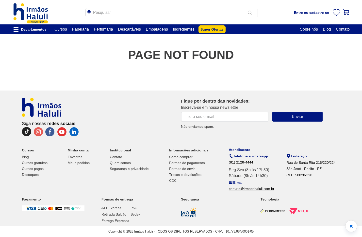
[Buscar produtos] (251, 12)
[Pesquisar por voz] (89, 11)
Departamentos (34, 29)
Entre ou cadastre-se (311, 13)
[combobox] (171, 12)
